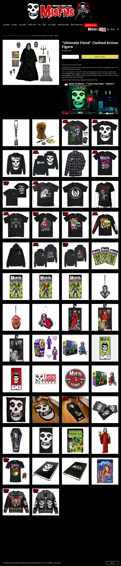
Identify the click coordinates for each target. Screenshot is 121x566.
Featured (6, 25)
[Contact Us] (91, 25)
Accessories (22, 25)
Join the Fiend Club (77, 25)
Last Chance (52, 25)
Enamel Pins (32, 25)
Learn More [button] (57, 563)
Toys (39, 25)
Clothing (14, 25)
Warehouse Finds (63, 25)
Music (44, 25)
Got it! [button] (112, 563)
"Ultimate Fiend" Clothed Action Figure (18, 35)
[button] (113, 29)
